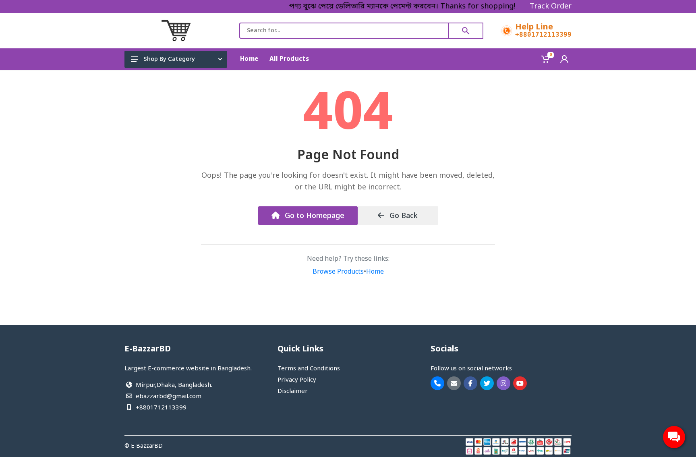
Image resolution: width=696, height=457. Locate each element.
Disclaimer (293, 391)
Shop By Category (169, 59)
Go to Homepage (313, 216)
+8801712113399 (543, 34)
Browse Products (338, 272)
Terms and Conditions (309, 369)
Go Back (402, 216)
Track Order (551, 6)
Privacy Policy (297, 380)
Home (375, 272)
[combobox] (344, 31)
